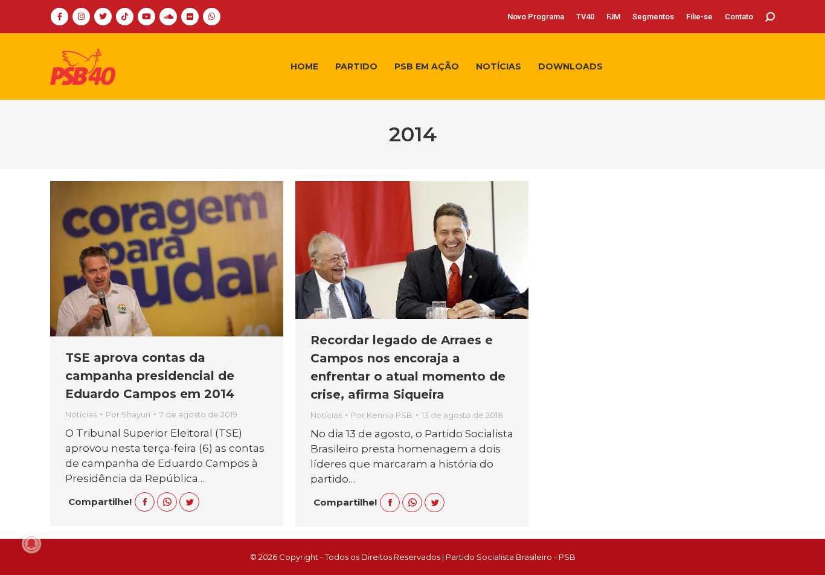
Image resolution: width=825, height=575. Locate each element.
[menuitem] (535, 16)
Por (128, 414)
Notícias (81, 414)
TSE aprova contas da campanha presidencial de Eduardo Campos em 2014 (149, 375)
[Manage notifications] (31, 543)
